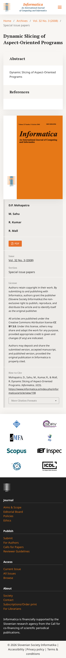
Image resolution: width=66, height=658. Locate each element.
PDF (16, 243)
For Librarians (12, 609)
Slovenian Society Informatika (36, 645)
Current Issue (12, 569)
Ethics (7, 520)
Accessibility (16, 649)
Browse (8, 578)
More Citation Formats (24, 400)
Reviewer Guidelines (16, 551)
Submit (8, 538)
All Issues (9, 573)
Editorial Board (13, 512)
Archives (22, 21)
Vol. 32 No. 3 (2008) (45, 21)
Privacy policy (36, 649)
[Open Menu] (60, 7)
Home (7, 21)
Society (8, 595)
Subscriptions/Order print (20, 604)
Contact (8, 600)
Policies (8, 516)
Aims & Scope (12, 507)
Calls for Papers (13, 547)
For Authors (11, 542)
